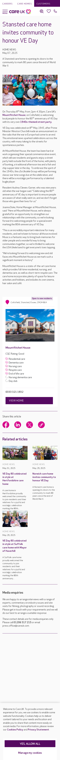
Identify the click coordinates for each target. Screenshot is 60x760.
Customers (43, 3)
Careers (7, 3)
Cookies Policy (15, 729)
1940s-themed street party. (36, 122)
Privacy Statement (38, 729)
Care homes (24, 3)
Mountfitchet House (14, 115)
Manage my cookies (30, 752)
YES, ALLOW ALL (30, 743)
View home (16, 400)
